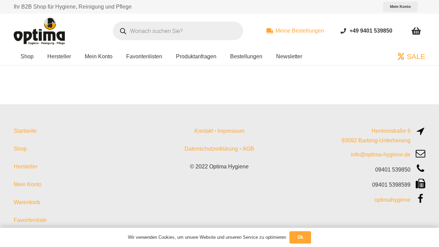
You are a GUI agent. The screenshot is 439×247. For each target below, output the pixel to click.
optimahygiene (393, 200)
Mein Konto (27, 184)
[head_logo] (40, 31)
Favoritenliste (30, 220)
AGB (248, 149)
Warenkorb (27, 202)
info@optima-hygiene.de (381, 154)
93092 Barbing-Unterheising (376, 140)
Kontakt (203, 131)
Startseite (25, 131)
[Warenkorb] (416, 31)
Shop (20, 149)
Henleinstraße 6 (391, 131)
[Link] (343, 31)
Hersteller (25, 166)
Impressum (230, 131)
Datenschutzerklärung (211, 149)
